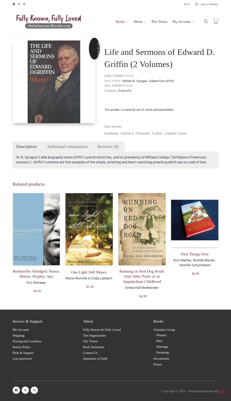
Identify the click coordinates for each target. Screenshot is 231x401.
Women (161, 335)
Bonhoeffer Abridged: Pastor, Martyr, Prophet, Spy (36, 274)
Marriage (162, 346)
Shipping (18, 335)
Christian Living (164, 329)
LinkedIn (170, 133)
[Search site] (206, 22)
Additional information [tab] (67, 146)
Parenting (162, 352)
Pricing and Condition (27, 341)
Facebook (111, 133)
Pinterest (143, 133)
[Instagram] (34, 390)
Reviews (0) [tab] (108, 146)
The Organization (94, 335)
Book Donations (93, 347)
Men (159, 341)
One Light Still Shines (89, 272)
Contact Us (90, 353)
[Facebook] (16, 390)
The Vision (90, 341)
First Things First (194, 254)
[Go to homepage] (49, 21)
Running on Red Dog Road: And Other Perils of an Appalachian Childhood (141, 276)
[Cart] (215, 22)
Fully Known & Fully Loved (102, 329)
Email (182, 133)
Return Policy (22, 347)
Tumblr (157, 133)
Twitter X (127, 133)
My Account (21, 329)
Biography (124, 90)
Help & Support (23, 353)
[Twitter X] (25, 390)
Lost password (22, 358)
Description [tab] (26, 146)
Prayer (157, 364)
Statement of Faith (95, 358)
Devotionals (161, 358)
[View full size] (18, 46)
